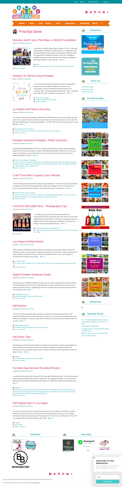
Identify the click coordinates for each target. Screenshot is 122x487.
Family (31, 23)
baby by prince (61, 390)
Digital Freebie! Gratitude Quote (32, 274)
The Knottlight (85, 23)
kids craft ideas (32, 197)
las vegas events (20, 263)
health (40, 131)
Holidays (46, 98)
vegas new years (64, 263)
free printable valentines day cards (51, 162)
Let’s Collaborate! (93, 2)
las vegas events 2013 (31, 263)
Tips (58, 228)
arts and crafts (19, 195)
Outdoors (67, 230)
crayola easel (49, 195)
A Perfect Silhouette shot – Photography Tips (40, 206)
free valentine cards (67, 162)
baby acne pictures (29, 390)
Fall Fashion (20, 305)
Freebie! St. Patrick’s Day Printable (33, 75)
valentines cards (33, 166)
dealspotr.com (86, 446)
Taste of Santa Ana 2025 (89, 335)
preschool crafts (52, 197)
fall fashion (18, 327)
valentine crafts (23, 166)
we (60, 131)
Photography (32, 160)
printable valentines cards (38, 164)
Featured (26, 325)
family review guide (27, 162)
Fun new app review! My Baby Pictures (36, 368)
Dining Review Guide (87, 89)
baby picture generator (28, 391)
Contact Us (106, 2)
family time (37, 162)
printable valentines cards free (55, 164)
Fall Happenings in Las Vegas (30, 403)
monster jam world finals (66, 66)
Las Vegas (18, 261)
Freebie (38, 100)
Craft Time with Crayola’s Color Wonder (36, 175)
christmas (18, 131)
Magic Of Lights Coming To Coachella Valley (95, 333)
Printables (43, 100)
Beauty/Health (19, 129)
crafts (41, 98)
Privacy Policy (36, 482)
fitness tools (33, 131)
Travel (58, 23)
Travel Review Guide (87, 87)
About (82, 2)
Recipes (48, 23)
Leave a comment (20, 68)
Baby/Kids (18, 193)
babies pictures (19, 390)
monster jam (54, 66)
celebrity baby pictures (56, 391)
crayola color (41, 195)
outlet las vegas (53, 263)
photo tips (32, 358)
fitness (27, 131)
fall (16, 358)
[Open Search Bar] (101, 23)
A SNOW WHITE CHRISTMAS (90, 326)
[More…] (62, 60)
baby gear (69, 390)
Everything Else (19, 294)
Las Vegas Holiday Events (28, 241)
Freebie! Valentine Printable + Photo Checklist (40, 140)
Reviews (21, 23)
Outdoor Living (44, 228)
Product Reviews (28, 129)
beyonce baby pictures (42, 391)
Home (76, 2)
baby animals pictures (42, 390)
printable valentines (25, 164)
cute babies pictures (69, 391)
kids (51, 131)
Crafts (41, 23)
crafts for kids (32, 195)
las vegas (55, 131)
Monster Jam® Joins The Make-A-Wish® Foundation (44, 40)
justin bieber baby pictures (39, 393)
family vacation (59, 230)
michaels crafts (42, 197)
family (23, 131)
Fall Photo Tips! (22, 336)
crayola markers (58, 195)
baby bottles (53, 390)
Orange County (70, 23)
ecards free (18, 162)
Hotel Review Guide (87, 92)
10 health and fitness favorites (31, 109)
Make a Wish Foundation (43, 66)
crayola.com (67, 195)
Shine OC (95, 23)
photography (43, 327)
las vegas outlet (43, 263)
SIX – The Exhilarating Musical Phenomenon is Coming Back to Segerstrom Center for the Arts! (95, 322)
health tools (45, 131)
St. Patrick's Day (51, 100)
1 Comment (18, 234)
